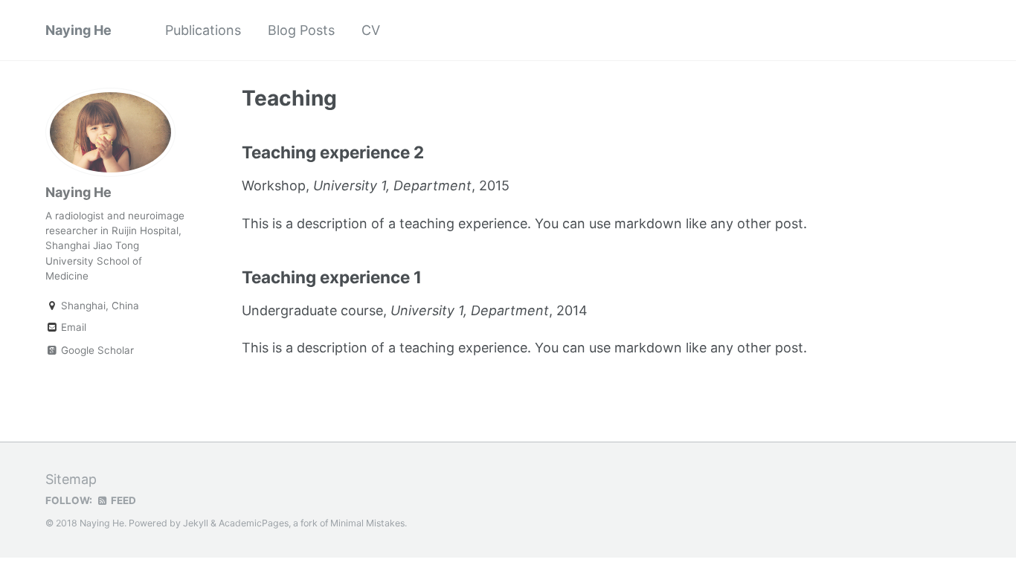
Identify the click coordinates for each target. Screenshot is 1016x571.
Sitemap (71, 479)
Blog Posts (301, 30)
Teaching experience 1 (332, 277)
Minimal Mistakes (367, 523)
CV (370, 30)
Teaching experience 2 (333, 152)
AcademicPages (254, 523)
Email (72, 327)
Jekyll (195, 523)
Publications (203, 30)
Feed (122, 500)
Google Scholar (96, 350)
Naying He (78, 30)
